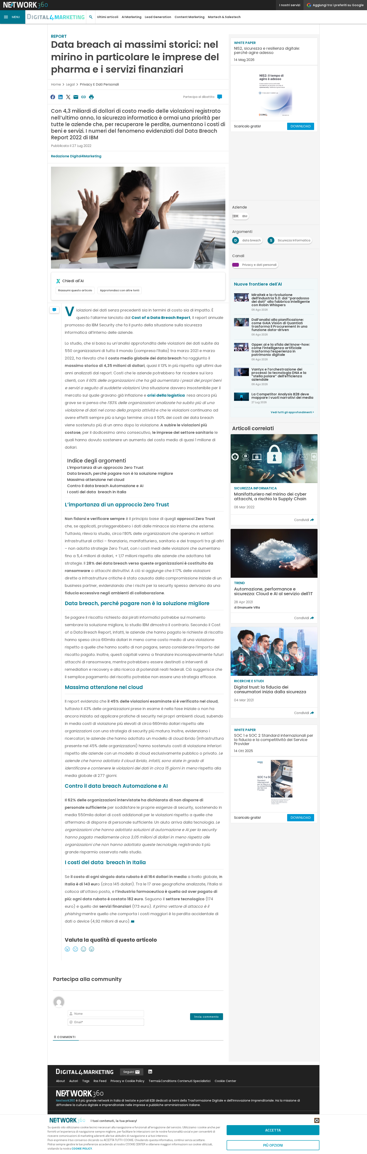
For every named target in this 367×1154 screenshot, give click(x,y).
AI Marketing (131, 17)
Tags (85, 1081)
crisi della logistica (166, 395)
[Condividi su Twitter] (68, 97)
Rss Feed (100, 1081)
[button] (12, 17)
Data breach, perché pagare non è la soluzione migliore (120, 473)
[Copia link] (83, 97)
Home (56, 84)
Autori (73, 1081)
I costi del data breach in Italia (96, 492)
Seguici (129, 1072)
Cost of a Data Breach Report (160, 317)
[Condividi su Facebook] (52, 97)
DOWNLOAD (301, 126)
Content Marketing (190, 17)
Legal (70, 84)
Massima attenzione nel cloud (95, 479)
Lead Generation (158, 17)
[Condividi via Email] (75, 97)
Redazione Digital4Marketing (76, 156)
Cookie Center (225, 1081)
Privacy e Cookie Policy (127, 1081)
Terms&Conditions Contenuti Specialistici (179, 1081)
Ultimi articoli (107, 17)
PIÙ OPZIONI (273, 1145)
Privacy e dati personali (99, 84)
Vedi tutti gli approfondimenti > (292, 412)
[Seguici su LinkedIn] (150, 1072)
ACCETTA (273, 1130)
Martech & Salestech (224, 17)
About (60, 1081)
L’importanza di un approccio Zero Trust (105, 467)
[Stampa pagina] (91, 97)
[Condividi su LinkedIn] (60, 97)
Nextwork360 (65, 1100)
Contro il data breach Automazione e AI (105, 485)
